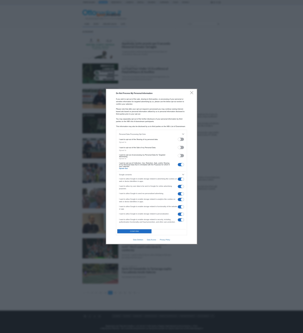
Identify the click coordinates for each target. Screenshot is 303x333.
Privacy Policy (165, 240)
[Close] (192, 93)
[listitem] (151, 134)
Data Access (151, 240)
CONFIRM (134, 231)
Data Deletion (138, 240)
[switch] (181, 139)
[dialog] (151, 166)
